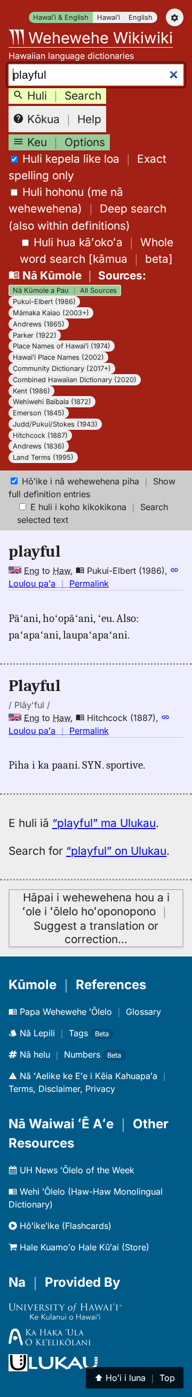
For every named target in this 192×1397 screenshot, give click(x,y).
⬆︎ (134, 1377)
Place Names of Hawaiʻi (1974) (61, 346)
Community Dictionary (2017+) (62, 369)
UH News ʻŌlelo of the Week (75, 1170)
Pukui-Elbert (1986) (44, 302)
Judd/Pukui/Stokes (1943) (55, 424)
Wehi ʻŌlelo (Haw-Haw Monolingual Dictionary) (86, 1198)
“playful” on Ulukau (116, 850)
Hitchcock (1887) (40, 435)
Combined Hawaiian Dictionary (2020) (75, 380)
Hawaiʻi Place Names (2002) (58, 357)
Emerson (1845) (39, 413)
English (141, 17)
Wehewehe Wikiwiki (98, 37)
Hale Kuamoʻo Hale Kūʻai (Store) (83, 1247)
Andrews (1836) (39, 446)
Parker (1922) (35, 335)
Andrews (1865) (39, 324)
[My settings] (174, 17)
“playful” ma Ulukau (104, 823)
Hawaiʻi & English (61, 17)
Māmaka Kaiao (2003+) (51, 313)
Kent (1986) (31, 391)
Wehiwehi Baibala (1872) (52, 402)
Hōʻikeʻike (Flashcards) (64, 1225)
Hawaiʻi (108, 17)
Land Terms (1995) (43, 457)
